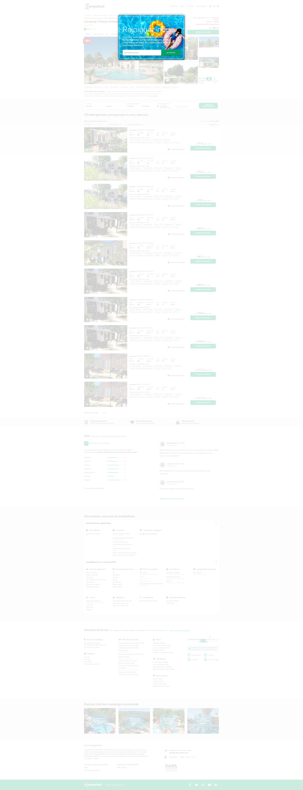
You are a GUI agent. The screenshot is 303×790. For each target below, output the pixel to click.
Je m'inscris (170, 53)
